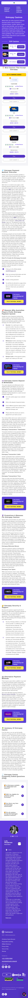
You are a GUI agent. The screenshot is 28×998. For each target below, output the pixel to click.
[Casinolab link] (14, 80)
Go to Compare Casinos (14, 74)
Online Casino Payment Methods (19, 9)
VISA (9, 189)
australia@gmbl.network (9, 961)
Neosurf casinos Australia (9, 694)
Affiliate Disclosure (6, 944)
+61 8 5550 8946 (7, 958)
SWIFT (15, 217)
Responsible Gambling (7, 941)
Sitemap (4, 951)
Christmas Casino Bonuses (8, 939)
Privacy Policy (5, 946)
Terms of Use (5, 948)
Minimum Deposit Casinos (7, 9)
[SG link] (14, 109)
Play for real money (14, 301)
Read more (8, 917)
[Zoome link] (14, 138)
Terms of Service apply (10, 989)
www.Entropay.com (11, 271)
